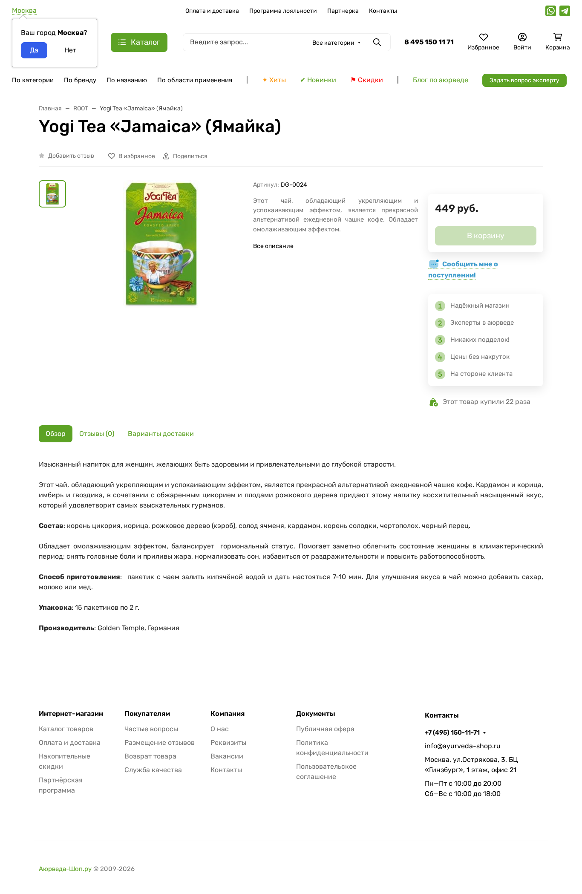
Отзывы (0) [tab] (96, 434)
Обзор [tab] (56, 434)
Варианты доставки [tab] (161, 434)
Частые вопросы (151, 729)
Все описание (273, 246)
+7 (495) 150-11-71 (452, 732)
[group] (161, 282)
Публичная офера (325, 729)
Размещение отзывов (159, 742)
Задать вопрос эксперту (524, 80)
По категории (33, 80)
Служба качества (153, 770)
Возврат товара (150, 756)
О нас (219, 729)
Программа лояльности (283, 10)
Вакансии (226, 756)
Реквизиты (228, 742)
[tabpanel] (291, 550)
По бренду (80, 80)
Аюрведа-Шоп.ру (65, 869)
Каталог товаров (66, 729)
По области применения (194, 80)
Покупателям (147, 713)
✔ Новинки (318, 80)
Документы (315, 713)
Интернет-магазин (71, 713)
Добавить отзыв (71, 155)
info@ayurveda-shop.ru (463, 746)
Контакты (383, 10)
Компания (227, 713)
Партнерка (343, 10)
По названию (127, 80)
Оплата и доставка (212, 10)
